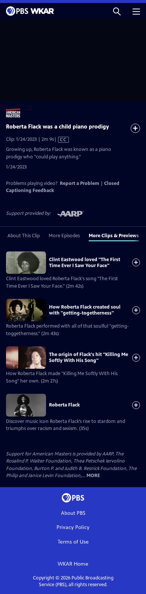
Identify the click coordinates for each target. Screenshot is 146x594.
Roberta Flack (64, 405)
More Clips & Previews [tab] (114, 236)
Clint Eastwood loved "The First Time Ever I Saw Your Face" (84, 263)
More (93, 476)
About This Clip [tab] (23, 236)
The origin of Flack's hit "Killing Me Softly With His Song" (88, 357)
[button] (117, 11)
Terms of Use (73, 542)
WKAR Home (73, 564)
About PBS (73, 513)
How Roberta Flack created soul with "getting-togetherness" (85, 310)
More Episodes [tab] (64, 236)
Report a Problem (79, 183)
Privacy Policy (73, 527)
